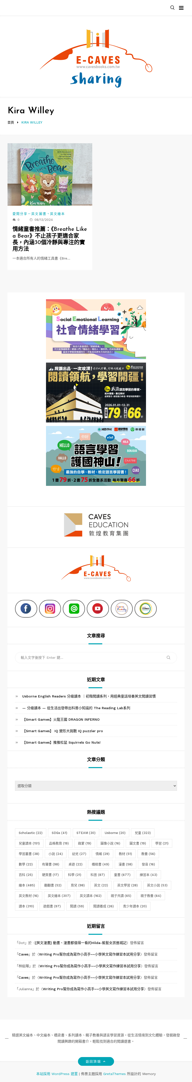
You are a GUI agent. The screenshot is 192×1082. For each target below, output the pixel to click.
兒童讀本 (29, 843)
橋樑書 (100, 864)
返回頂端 (93, 1061)
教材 (125, 854)
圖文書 (138, 843)
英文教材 (28, 896)
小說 (55, 854)
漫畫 (125, 864)
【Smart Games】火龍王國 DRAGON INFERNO (61, 719)
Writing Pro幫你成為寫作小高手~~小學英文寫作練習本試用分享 (89, 954)
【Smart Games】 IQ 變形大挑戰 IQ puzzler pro (62, 731)
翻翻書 (53, 885)
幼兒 (79, 854)
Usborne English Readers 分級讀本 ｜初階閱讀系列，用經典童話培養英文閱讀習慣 (89, 696)
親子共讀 (121, 896)
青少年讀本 (135, 906)
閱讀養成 (103, 906)
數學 (26, 864)
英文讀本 (91, 896)
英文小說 (157, 885)
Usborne (115, 833)
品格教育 (59, 843)
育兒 (78, 885)
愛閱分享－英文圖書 (29, 214)
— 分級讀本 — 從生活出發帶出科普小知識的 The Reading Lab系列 (76, 708)
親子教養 (150, 896)
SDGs (59, 833)
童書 (122, 875)
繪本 (27, 885)
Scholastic (30, 833)
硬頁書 (50, 875)
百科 (26, 875)
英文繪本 (57, 214)
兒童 (143, 833)
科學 (74, 875)
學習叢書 (29, 854)
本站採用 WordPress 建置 (57, 1074)
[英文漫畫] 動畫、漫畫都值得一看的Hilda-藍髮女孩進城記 (80, 943)
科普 (97, 875)
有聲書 (50, 864)
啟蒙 (84, 843)
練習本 (148, 875)
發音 (148, 864)
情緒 (103, 854)
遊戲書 (52, 906)
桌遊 (75, 864)
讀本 (26, 906)
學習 (161, 843)
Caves (23, 954)
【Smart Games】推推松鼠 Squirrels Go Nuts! (61, 742)
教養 (148, 854)
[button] (172, 8)
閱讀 (77, 906)
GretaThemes (114, 1074)
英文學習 (127, 885)
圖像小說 (110, 843)
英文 (101, 885)
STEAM (86, 833)
